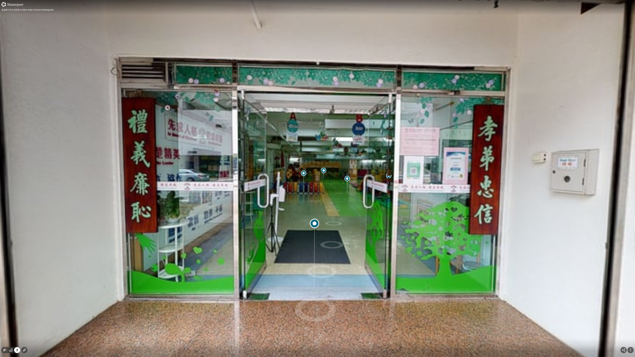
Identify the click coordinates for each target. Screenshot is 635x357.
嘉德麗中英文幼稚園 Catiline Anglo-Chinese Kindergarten (27, 10)
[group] (11, 350)
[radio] (4, 350)
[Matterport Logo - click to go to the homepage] (12, 4)
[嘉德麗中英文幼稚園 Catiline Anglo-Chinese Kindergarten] (317, 178)
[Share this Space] (623, 350)
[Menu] (630, 350)
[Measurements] (24, 350)
